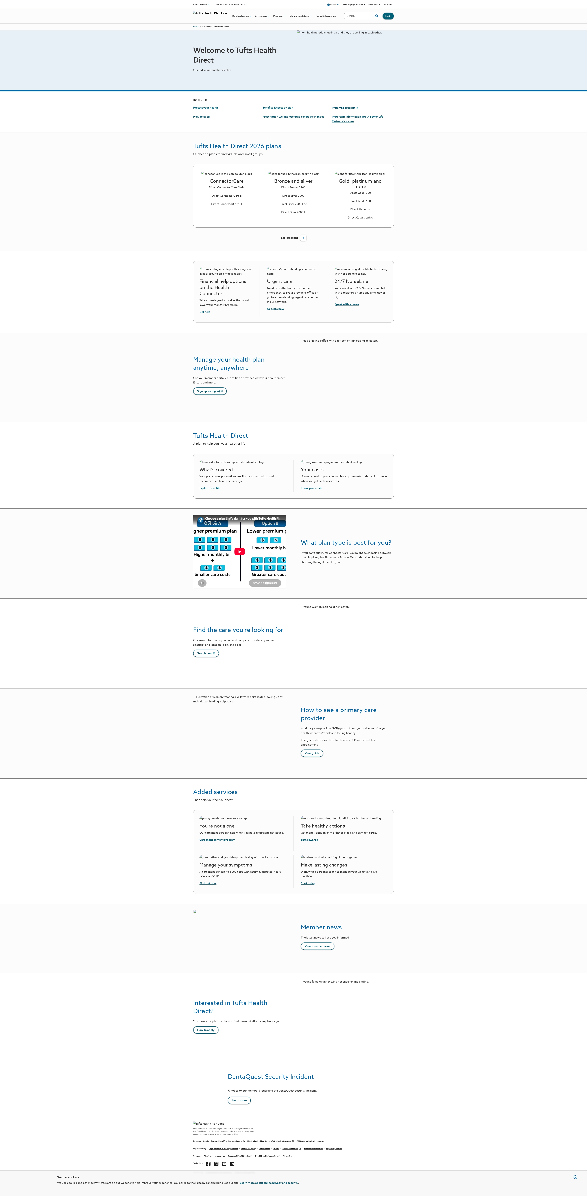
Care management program (217, 840)
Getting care (261, 16)
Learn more (239, 1100)
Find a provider (374, 5)
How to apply (201, 116)
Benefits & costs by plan (277, 107)
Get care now (275, 309)
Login (388, 16)
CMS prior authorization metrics (310, 1141)
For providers (217, 1141)
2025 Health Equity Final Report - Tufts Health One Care (267, 1141)
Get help (204, 312)
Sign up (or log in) (208, 391)
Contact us (287, 1156)
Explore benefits (209, 488)
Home (195, 27)
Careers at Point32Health (239, 1156)
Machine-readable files (313, 1149)
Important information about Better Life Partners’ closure (357, 119)
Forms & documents (326, 16)
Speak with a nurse (347, 304)
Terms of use (264, 1149)
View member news (317, 946)
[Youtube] (224, 1163)
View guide (312, 753)
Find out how (207, 883)
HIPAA (276, 1149)
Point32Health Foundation (266, 1156)
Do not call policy (248, 1149)
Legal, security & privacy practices (223, 1149)
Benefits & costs (240, 16)
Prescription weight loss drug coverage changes (293, 116)
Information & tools (299, 16)
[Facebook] (208, 1163)
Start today (308, 883)
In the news (220, 1156)
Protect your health (205, 107)
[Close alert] (573, 1178)
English (333, 5)
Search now (204, 653)
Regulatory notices (334, 1149)
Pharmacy (278, 16)
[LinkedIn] (232, 1163)
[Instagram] (216, 1163)
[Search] (376, 16)
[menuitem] (241, 16)
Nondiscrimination (290, 1149)
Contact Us (388, 5)
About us (208, 1156)
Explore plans (289, 238)
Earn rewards (309, 840)
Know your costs (311, 488)
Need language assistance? (354, 5)
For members (234, 1141)
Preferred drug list (343, 108)
